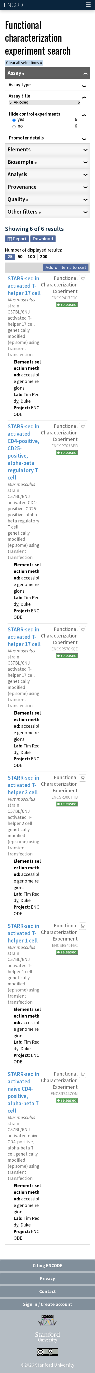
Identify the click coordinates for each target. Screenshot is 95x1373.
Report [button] (19, 238)
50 (20, 257)
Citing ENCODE (47, 1266)
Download (43, 238)
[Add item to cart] (82, 278)
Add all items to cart (66, 267)
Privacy (47, 1279)
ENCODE (16, 5)
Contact (47, 1292)
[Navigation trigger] (88, 5)
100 (31, 257)
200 (43, 257)
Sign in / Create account (47, 1305)
